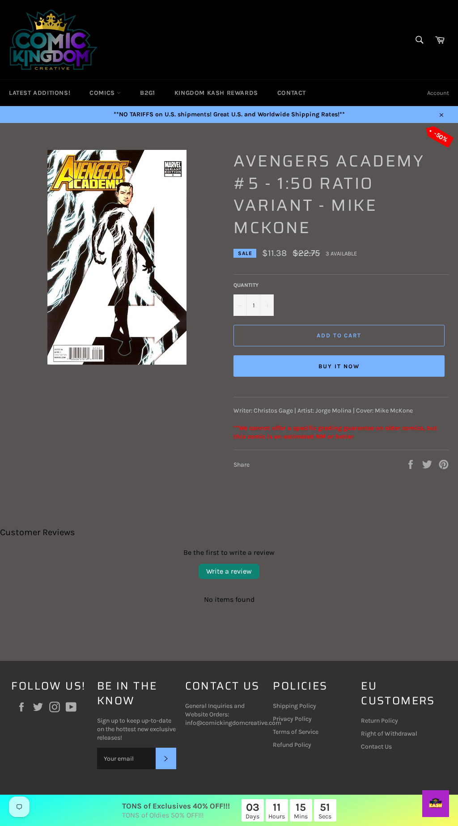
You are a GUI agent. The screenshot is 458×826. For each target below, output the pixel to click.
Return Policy (379, 720)
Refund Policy (292, 745)
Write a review (229, 571)
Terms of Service (295, 732)
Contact (291, 93)
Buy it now (339, 366)
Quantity (246, 285)
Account (438, 92)
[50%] (117, 362)
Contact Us (376, 746)
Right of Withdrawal (389, 733)
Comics (103, 93)
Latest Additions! (39, 93)
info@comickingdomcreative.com (233, 723)
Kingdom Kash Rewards (216, 93)
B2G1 (147, 93)
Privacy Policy (292, 719)
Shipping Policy (294, 706)
